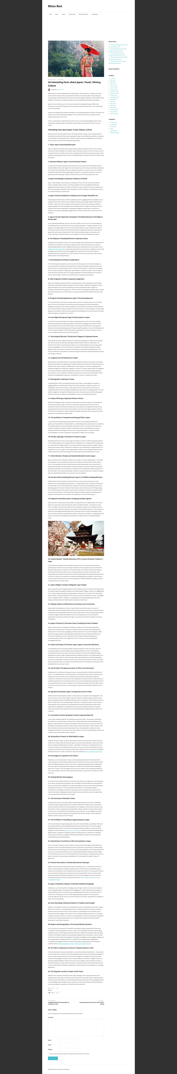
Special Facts (113, 131)
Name (50, 1040)
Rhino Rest (55, 6)
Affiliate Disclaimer (83, 14)
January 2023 (113, 112)
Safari (111, 129)
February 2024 (114, 87)
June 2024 (113, 79)
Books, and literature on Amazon (93, 751)
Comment (51, 1017)
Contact (63, 14)
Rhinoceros (113, 126)
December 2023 (114, 91)
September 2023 (114, 97)
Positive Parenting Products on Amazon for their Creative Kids (74, 944)
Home (50, 14)
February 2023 (114, 109)
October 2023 (113, 95)
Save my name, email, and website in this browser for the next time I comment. (69, 1054)
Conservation (113, 122)
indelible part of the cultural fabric (57, 249)
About (56, 14)
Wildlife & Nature (114, 133)
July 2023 (112, 101)
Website (50, 1049)
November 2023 (114, 93)
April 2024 (113, 83)
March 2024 (113, 85)
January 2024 (113, 89)
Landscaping (94, 14)
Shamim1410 (59, 89)
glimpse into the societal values (72, 830)
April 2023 (113, 105)
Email (50, 1045)
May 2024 (113, 81)
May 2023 (113, 103)
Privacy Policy (72, 14)
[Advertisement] (88, 26)
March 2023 (113, 107)
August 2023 (113, 99)
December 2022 (114, 114)
